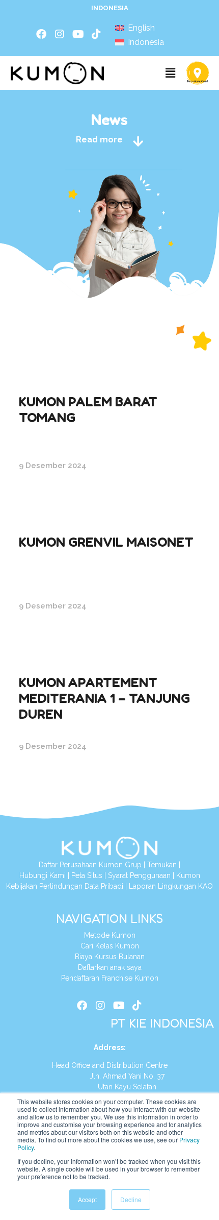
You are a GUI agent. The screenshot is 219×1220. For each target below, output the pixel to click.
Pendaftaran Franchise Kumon (109, 978)
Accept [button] (87, 1199)
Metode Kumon (109, 935)
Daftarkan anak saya (110, 967)
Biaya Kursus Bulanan (110, 957)
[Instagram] (59, 34)
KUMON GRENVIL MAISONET (106, 542)
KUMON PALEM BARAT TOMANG (88, 409)
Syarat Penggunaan (139, 875)
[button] (170, 72)
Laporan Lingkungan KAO (171, 886)
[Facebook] (41, 34)
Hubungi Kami (43, 875)
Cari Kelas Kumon (109, 946)
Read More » (45, 499)
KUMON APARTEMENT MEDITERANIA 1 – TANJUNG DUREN (104, 698)
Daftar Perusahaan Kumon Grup (90, 865)
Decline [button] (131, 1199)
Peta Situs (86, 875)
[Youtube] (78, 34)
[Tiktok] (96, 34)
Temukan (162, 865)
